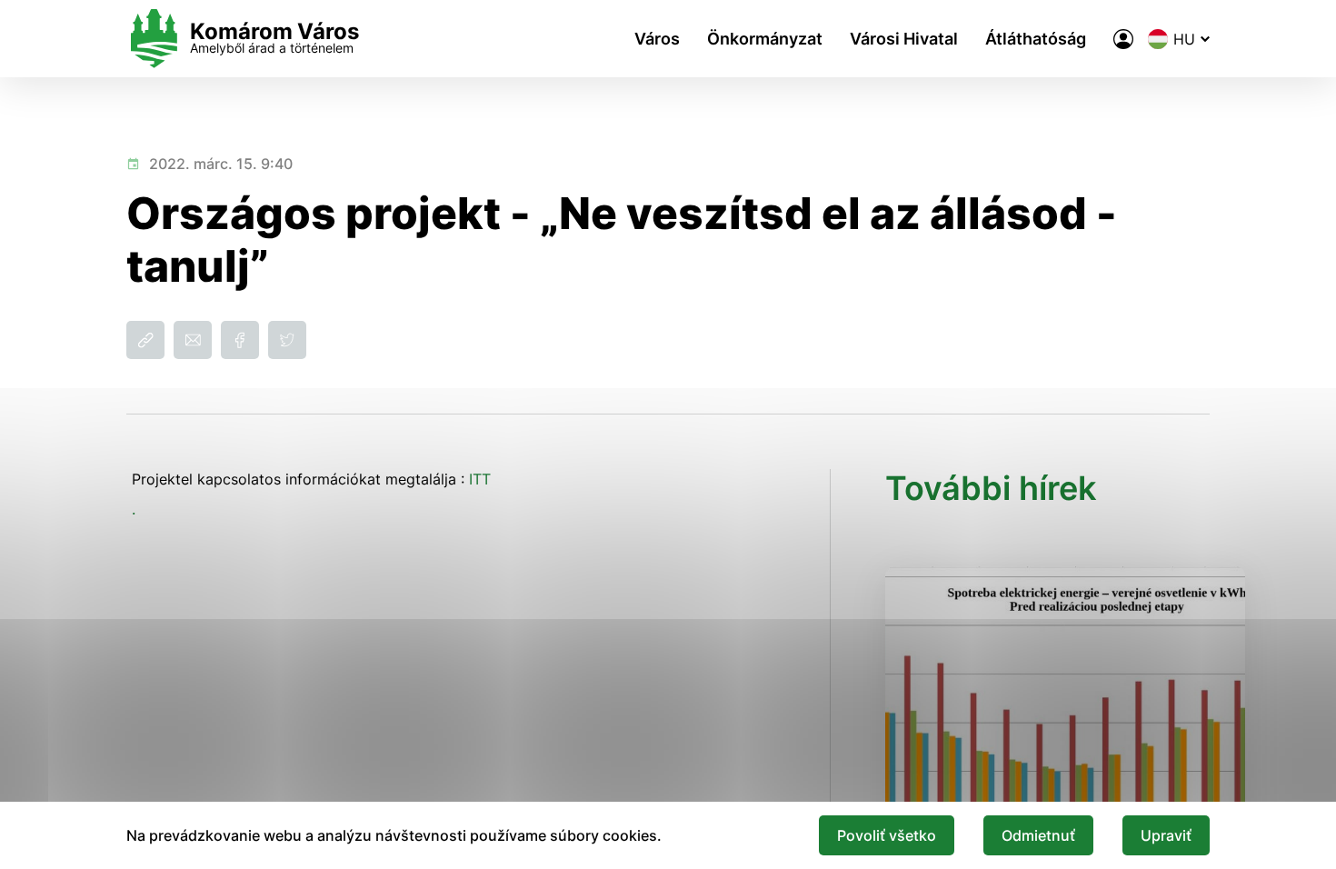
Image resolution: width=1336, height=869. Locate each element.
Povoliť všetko (886, 835)
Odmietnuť (1038, 835)
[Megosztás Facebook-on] (240, 340)
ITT (480, 479)
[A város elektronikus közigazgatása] (1123, 39)
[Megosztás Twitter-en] (287, 340)
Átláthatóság (1035, 38)
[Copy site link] (145, 340)
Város (657, 38)
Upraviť (1166, 835)
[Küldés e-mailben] (193, 340)
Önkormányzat (765, 38)
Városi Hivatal (904, 38)
